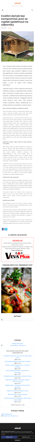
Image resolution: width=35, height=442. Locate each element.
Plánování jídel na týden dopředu (17, 394)
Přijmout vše (9, 437)
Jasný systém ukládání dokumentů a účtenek (17, 361)
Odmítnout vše (26, 437)
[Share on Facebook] (3, 229)
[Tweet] (6, 229)
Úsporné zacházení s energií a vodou (17, 391)
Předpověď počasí (17, 343)
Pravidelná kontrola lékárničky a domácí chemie (17, 376)
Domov (10, 28)
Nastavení (17, 440)
